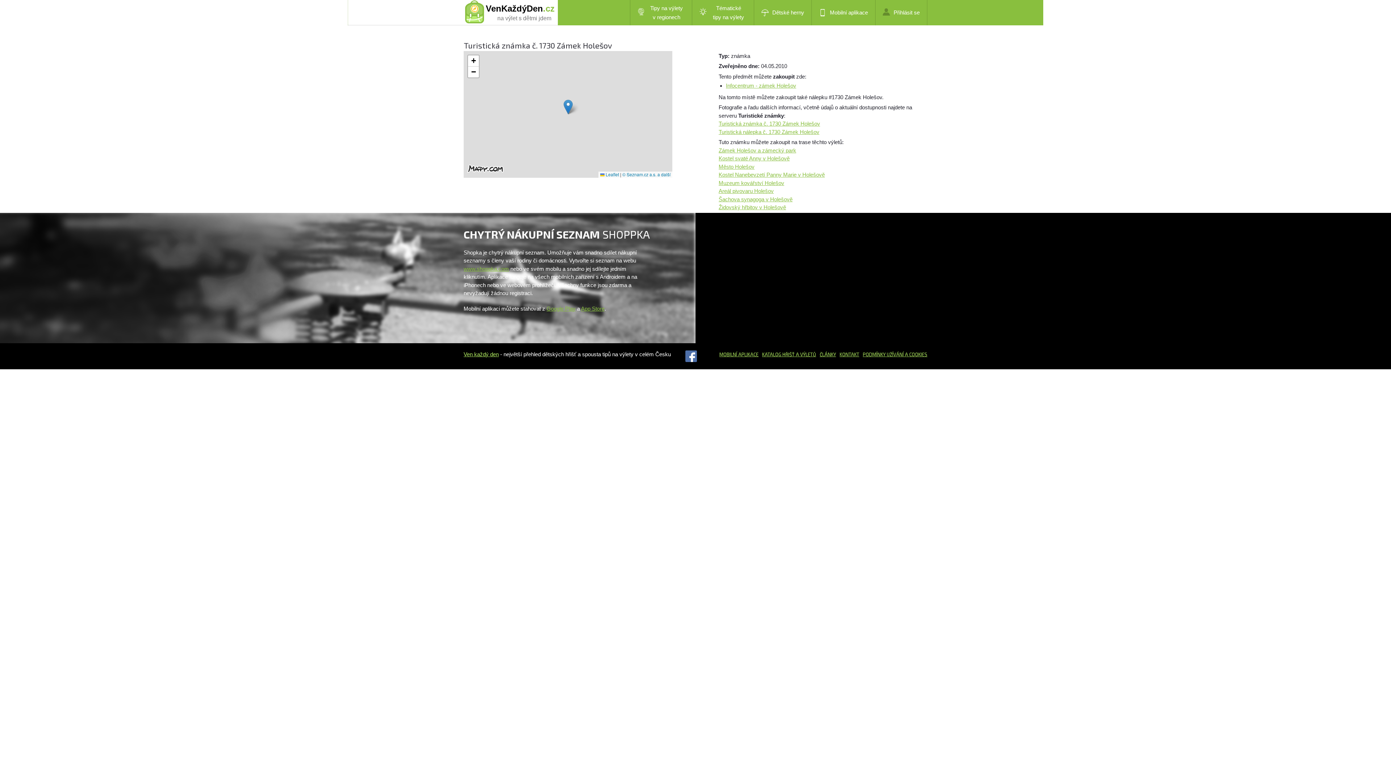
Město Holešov (737, 167)
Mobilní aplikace (849, 12)
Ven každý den (481, 354)
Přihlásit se (907, 12)
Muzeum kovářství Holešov (751, 183)
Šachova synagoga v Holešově (756, 199)
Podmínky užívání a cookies (895, 354)
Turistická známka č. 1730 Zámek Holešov (769, 124)
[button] (568, 107)
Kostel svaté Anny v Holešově (754, 158)
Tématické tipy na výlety (728, 12)
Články (828, 354)
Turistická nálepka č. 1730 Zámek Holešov (769, 132)
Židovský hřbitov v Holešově (752, 207)
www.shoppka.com (486, 269)
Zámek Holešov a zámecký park (757, 150)
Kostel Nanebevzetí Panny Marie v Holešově (772, 175)
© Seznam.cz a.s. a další (646, 174)
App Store (593, 309)
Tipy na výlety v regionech (666, 12)
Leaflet (612, 174)
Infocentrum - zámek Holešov (761, 86)
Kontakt (849, 354)
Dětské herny (788, 12)
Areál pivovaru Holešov (746, 191)
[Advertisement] (779, 278)
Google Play (561, 309)
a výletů (805, 354)
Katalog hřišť (778, 354)
